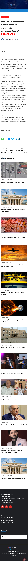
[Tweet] (12, 139)
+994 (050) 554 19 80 (8, 517)
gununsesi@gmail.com (8, 520)
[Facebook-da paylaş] (6, 139)
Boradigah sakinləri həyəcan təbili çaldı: (13, 347)
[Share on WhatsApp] (2, 139)
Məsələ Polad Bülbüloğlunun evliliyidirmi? (14, 425)
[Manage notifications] (24, 559)
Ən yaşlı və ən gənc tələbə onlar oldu (12, 399)
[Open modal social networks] (19, 139)
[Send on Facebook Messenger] (9, 139)
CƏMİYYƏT (5, 17)
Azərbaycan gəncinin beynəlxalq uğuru (13, 373)
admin (9, 39)
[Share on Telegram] (16, 139)
